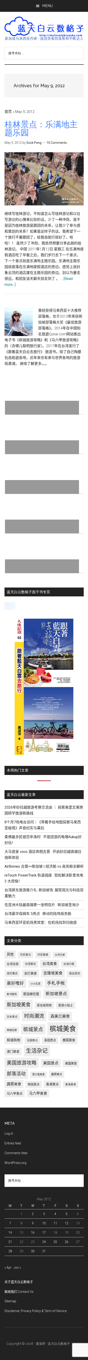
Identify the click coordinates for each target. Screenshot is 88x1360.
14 (10, 1232)
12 (66, 1223)
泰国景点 (50, 1040)
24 (44, 1242)
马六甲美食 (38, 1093)
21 (10, 1242)
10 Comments (56, 142)
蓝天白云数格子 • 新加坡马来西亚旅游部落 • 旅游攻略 (44, 26)
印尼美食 (42, 954)
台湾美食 (49, 963)
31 (44, 1251)
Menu (47, 6)
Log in (9, 1133)
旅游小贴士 (65, 1005)
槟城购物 (13, 1040)
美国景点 (50, 1063)
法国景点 (32, 1040)
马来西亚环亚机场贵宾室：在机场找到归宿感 (41, 922)
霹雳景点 (56, 1074)
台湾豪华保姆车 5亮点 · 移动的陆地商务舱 (38, 914)
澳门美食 (13, 1051)
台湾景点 (30, 964)
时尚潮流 (34, 1016)
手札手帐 (56, 983)
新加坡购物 (44, 1005)
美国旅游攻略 (22, 1063)
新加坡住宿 (31, 994)
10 (44, 1223)
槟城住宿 (12, 1030)
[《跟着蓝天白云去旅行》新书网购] (44, 754)
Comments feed (16, 1153)
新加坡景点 (56, 993)
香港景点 (52, 1084)
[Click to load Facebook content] (10, 606)
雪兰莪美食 (38, 1074)
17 (44, 1232)
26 (66, 1242)
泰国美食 (69, 1040)
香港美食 (70, 1084)
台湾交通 (60, 954)
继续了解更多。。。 (34, 363)
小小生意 (35, 983)
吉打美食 (30, 973)
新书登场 (12, 994)
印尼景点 (25, 954)
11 (55, 1223)
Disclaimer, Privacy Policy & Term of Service (36, 1311)
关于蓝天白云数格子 (19, 1282)
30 (33, 1251)
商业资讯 (74, 973)
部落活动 (16, 1073)
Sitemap (10, 1301)
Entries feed (13, 1143)
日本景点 (12, 1016)
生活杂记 (37, 1051)
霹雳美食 (14, 1084)
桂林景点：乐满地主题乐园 (41, 128)
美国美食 (71, 1063)
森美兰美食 (60, 1016)
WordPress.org (15, 1163)
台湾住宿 (13, 964)
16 (33, 1232)
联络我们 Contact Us (19, 1291)
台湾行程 (68, 964)
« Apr (8, 1267)
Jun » (17, 1267)
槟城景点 (33, 1029)
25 (55, 1242)
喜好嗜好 (15, 983)
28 (10, 1251)
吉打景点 (12, 973)
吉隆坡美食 (53, 973)
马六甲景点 (15, 1093)
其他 (10, 954)
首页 (8, 112)
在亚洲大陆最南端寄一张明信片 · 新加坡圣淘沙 (42, 905)
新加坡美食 (18, 1004)
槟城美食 (63, 1029)
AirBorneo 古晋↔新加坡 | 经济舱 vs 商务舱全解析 (44, 866)
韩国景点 (33, 1084)
